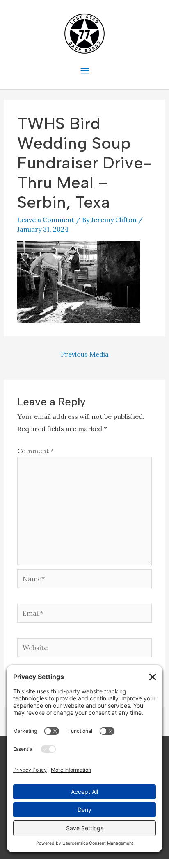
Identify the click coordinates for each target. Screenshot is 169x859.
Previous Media (85, 354)
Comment (35, 451)
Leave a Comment (45, 220)
